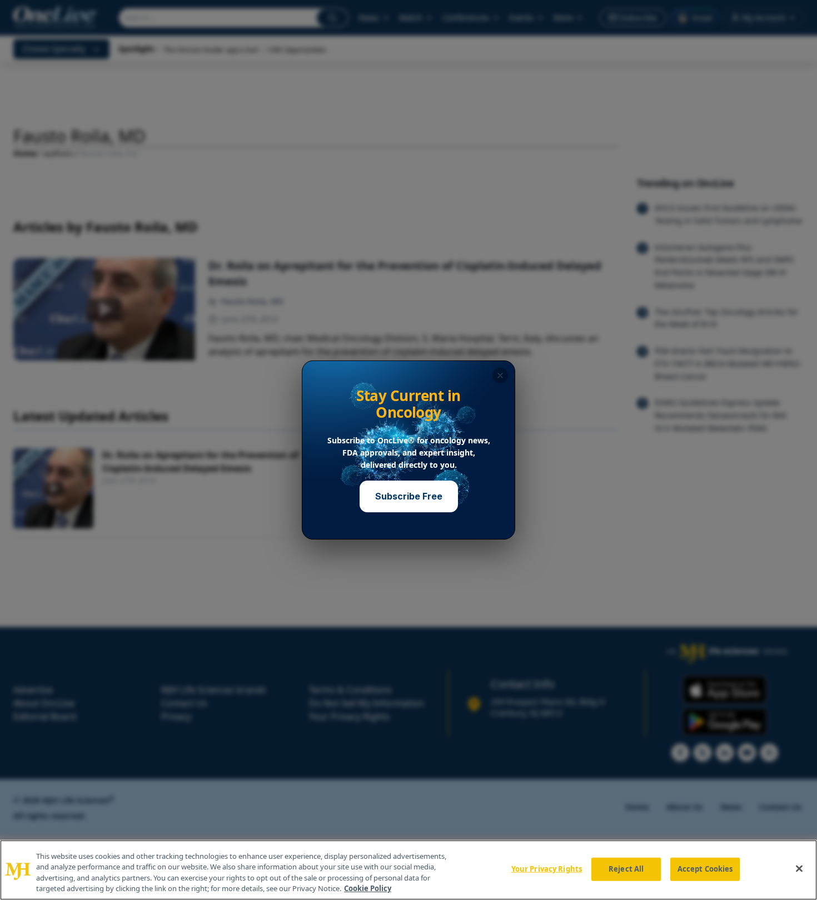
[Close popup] (500, 375)
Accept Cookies (705, 869)
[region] (408, 870)
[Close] (799, 868)
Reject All (626, 869)
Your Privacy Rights (546, 869)
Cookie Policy (367, 888)
